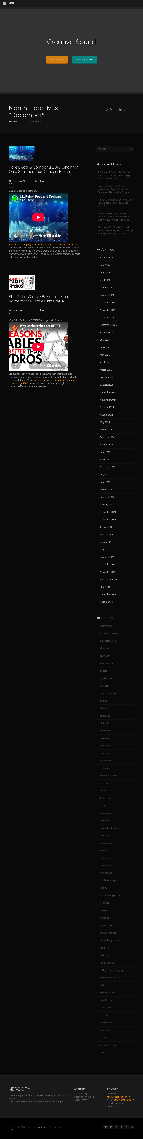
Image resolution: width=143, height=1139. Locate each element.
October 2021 (107, 527)
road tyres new (107, 962)
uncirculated (106, 1022)
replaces (104, 947)
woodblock (106, 1052)
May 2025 (105, 355)
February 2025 (107, 377)
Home (14, 121)
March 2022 (106, 489)
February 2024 (107, 437)
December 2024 (108, 392)
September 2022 (108, 467)
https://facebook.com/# (118, 1097)
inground (104, 835)
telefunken (105, 1007)
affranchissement (109, 633)
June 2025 (105, 347)
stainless (104, 985)
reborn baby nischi (109, 940)
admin (41, 181)
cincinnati (105, 730)
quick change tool (109, 932)
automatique (106, 663)
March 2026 (106, 287)
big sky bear (106, 678)
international (106, 843)
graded (103, 805)
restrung (104, 955)
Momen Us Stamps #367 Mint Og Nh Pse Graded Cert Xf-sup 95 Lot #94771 (116, 202)
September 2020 (108, 579)
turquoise (105, 1015)
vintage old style (108, 1045)
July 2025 (105, 340)
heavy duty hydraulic (110, 828)
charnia (103, 708)
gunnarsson (106, 813)
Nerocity (19, 1089)
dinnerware (105, 753)
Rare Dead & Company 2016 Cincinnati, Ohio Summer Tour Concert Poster (44, 169)
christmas (105, 715)
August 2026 (106, 257)
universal (104, 1030)
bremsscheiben (108, 693)
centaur (104, 700)
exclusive (104, 783)
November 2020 (108, 572)
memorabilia (106, 865)
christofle (105, 723)
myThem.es (14, 1130)
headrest (104, 820)
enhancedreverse (108, 775)
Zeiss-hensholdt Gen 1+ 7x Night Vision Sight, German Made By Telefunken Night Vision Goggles (114, 189)
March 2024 (106, 429)
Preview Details (84, 59)
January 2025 (106, 384)
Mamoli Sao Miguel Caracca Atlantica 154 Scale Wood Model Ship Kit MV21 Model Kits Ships (114, 216)
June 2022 (105, 482)
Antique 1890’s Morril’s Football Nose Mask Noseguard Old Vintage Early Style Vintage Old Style (115, 230)
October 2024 (107, 407)
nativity (103, 888)
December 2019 (108, 594)
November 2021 (108, 519)
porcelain (105, 918)
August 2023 (106, 444)
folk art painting (108, 798)
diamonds (105, 745)
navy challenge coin (110, 895)
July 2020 (105, 587)
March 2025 (106, 370)
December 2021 (108, 512)
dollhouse (105, 768)
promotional (106, 925)
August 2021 (106, 542)
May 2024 (105, 422)
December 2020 (108, 564)
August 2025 (106, 332)
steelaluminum (107, 992)
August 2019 (106, 602)
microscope (106, 873)
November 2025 (108, 310)
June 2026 (105, 272)
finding (103, 790)
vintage (103, 1037)
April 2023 (105, 459)
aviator (103, 671)
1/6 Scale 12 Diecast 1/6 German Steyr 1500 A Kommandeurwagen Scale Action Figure (114, 175)
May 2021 (105, 549)
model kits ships (108, 880)
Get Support (57, 59)
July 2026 (105, 265)
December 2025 (108, 302)
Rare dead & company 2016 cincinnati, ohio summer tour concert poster (45, 244)
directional (105, 760)
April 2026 (105, 280)
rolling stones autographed (113, 970)
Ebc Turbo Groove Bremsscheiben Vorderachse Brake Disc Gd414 (39, 298)
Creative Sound (71, 41)
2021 (23, 121)
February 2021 (107, 557)
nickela (103, 910)
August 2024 (106, 414)
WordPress (43, 1127)
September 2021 (108, 534)
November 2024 (108, 399)
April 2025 (105, 362)
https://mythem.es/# (124, 1100)
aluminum (105, 656)
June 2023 (105, 452)
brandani (104, 685)
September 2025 (108, 325)
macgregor (105, 858)
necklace (104, 903)
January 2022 (106, 504)
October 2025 (107, 317)
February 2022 (107, 497)
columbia (105, 738)
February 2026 (107, 295)
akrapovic (105, 648)
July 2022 (105, 474)
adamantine (106, 626)
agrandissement (108, 641)
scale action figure (109, 977)
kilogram (104, 850)
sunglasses (106, 1000)
